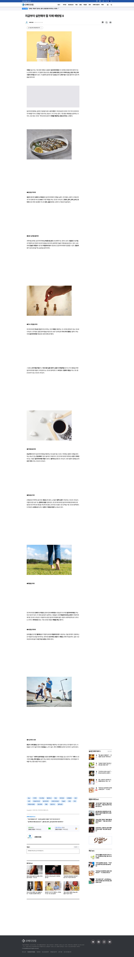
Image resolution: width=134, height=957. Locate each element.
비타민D (62, 798)
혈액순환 (60, 804)
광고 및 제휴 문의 (67, 952)
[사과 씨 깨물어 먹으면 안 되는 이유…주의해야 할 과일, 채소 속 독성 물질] (91, 856)
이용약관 (38, 952)
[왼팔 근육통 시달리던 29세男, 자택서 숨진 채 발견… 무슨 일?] (35, 870)
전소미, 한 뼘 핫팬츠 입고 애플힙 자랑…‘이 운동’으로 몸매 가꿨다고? (34, 893)
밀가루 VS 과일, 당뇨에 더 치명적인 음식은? (52, 876)
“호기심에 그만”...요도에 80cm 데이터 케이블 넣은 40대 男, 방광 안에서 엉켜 (104, 880)
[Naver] (93, 942)
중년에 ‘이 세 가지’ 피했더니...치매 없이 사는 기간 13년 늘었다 (53, 893)
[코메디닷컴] (98, 942)
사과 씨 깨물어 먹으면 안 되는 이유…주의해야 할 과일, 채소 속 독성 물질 (104, 856)
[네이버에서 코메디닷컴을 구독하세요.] (40, 828)
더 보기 (75, 847)
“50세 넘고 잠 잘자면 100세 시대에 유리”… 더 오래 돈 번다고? (105, 788)
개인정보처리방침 (31, 952)
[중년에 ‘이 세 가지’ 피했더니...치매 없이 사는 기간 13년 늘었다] (53, 886)
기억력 (34, 798)
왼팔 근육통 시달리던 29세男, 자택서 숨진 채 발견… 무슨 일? (34, 876)
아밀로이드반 (36, 801)
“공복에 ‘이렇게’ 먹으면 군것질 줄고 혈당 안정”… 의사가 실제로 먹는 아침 (104, 764)
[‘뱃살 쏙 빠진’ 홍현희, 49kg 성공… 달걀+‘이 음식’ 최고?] (71, 886)
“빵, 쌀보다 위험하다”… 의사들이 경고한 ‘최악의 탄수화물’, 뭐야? (105, 756)
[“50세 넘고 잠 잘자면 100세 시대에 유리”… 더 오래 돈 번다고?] (91, 873)
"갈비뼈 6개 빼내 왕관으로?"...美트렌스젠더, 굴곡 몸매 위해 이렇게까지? (45, 822)
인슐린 (63, 801)
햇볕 (46, 804)
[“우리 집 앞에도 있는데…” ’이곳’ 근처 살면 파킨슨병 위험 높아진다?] (91, 865)
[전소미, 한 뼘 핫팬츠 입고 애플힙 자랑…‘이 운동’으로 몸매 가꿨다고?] (35, 886)
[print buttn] (110, 22)
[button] (97, 1)
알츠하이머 (45, 801)
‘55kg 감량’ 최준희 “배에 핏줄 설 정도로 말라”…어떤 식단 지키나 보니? (104, 821)
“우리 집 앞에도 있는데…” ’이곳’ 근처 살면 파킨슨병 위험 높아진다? (104, 864)
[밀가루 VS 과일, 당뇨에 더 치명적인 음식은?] (53, 870)
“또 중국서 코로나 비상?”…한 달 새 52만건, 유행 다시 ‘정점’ (105, 772)
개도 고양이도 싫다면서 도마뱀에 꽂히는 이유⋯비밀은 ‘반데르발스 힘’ (104, 780)
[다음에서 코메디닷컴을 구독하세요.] (66, 828)
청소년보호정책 (45, 952)
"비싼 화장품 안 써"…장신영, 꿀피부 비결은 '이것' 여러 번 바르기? (44, 819)
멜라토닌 (49, 798)
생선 (76, 798)
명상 (56, 798)
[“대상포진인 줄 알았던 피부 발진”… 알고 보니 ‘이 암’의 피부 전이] (71, 870)
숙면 (29, 801)
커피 (75, 801)
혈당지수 (52, 804)
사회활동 (69, 798)
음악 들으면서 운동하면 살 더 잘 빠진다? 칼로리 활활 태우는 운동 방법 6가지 (103, 812)
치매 (69, 801)
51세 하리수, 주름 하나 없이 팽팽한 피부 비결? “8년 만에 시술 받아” (104, 829)
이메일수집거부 (53, 952)
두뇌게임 (41, 798)
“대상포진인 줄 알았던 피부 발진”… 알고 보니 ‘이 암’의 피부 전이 (71, 876)
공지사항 (60, 952)
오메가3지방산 (55, 801)
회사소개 (24, 952)
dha (29, 798)
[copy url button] (106, 22)
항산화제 (40, 804)
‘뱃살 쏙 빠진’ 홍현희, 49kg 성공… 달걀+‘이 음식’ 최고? (71, 893)
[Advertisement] (53, 173)
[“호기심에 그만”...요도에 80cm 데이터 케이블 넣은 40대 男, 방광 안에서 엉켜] (91, 881)
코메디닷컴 (37, 837)
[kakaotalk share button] (103, 22)
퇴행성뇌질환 (31, 804)
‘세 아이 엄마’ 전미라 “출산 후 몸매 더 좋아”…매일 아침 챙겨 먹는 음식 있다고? (104, 804)
